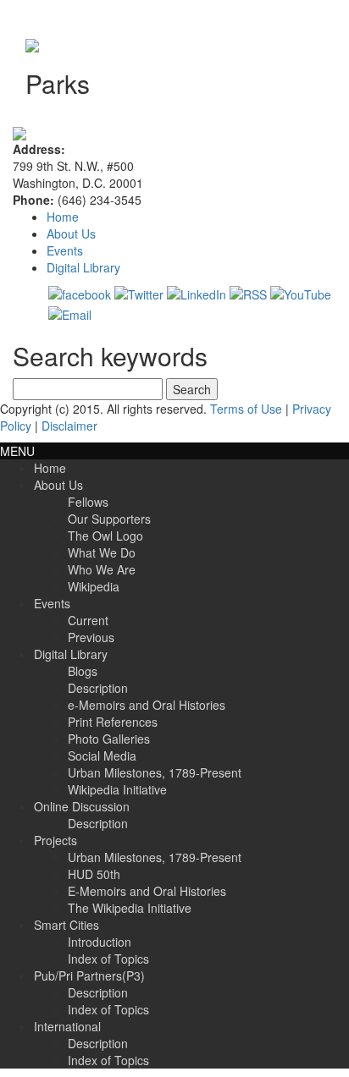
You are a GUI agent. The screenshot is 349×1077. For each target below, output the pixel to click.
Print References (113, 721)
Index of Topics (108, 958)
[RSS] (248, 292)
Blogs (82, 670)
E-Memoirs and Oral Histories (147, 890)
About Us (71, 233)
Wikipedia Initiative (117, 789)
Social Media (102, 755)
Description (98, 687)
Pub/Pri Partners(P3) (89, 975)
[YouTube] (301, 292)
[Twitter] (139, 292)
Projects (55, 840)
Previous (91, 637)
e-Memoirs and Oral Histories (146, 704)
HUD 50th (94, 873)
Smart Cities (66, 924)
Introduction (99, 941)
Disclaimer (69, 425)
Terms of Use (246, 408)
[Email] (70, 313)
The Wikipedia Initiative (129, 907)
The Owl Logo (105, 535)
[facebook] (80, 292)
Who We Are (102, 569)
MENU (17, 450)
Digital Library (83, 267)
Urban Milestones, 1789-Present (154, 772)
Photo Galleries (109, 738)
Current (88, 620)
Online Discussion (82, 806)
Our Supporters (109, 518)
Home (63, 216)
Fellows (88, 501)
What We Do (102, 552)
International (67, 1026)
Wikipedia (93, 586)
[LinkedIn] (196, 292)
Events (65, 250)
